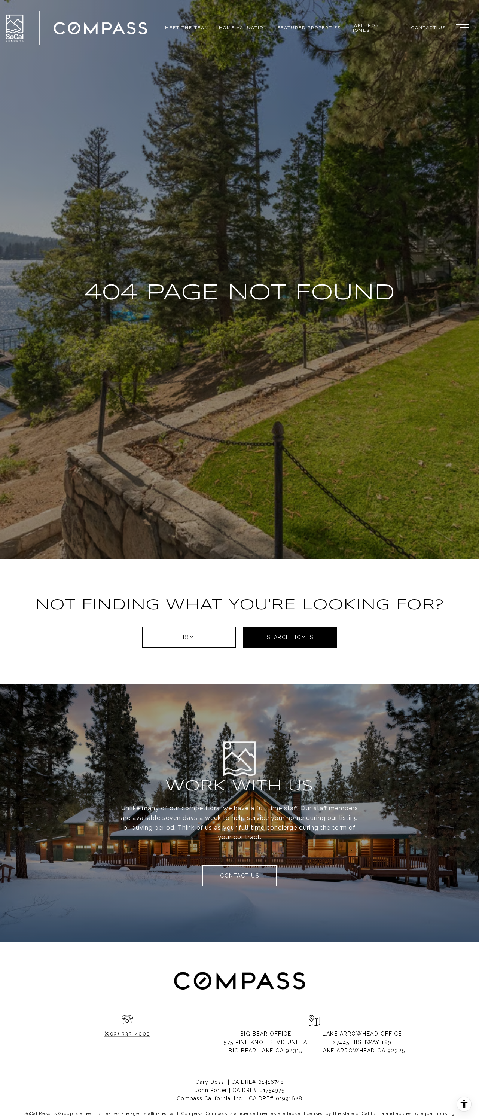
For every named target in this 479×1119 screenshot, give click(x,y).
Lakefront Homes (367, 28)
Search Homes (290, 637)
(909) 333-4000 (127, 1034)
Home (189, 637)
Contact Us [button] (239, 876)
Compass (216, 1113)
